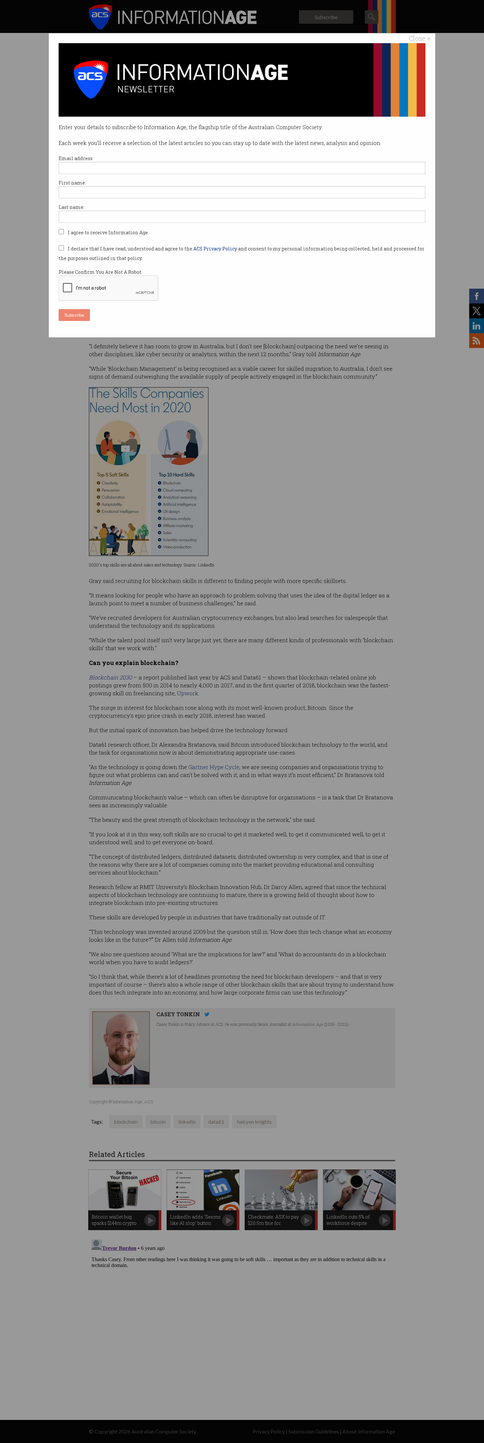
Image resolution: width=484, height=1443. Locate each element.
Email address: (76, 158)
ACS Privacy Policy (215, 248)
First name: (72, 183)
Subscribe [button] (74, 315)
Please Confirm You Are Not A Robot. (100, 272)
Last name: (71, 207)
